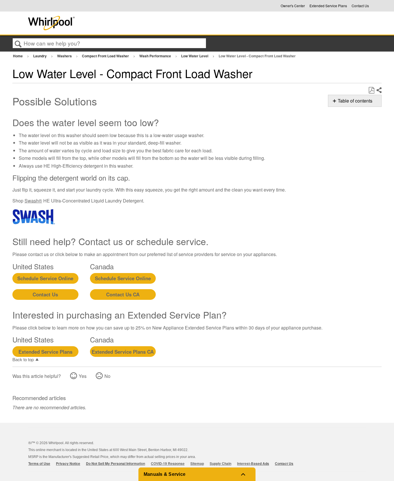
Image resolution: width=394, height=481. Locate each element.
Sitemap (197, 463)
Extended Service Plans (328, 5)
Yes (83, 376)
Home (18, 55)
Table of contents (355, 100)
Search (18, 43)
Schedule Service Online (45, 278)
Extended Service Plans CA (123, 351)
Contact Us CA (123, 294)
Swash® (33, 200)
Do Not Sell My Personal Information (115, 463)
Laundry (40, 55)
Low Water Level (195, 55)
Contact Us (360, 5)
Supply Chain (220, 463)
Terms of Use (39, 463)
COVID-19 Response (168, 463)
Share (379, 90)
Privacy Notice (68, 463)
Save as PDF (371, 90)
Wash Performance (155, 55)
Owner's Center (293, 5)
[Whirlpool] (94, 23)
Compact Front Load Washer (106, 55)
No (107, 376)
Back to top (23, 359)
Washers (65, 55)
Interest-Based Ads (253, 463)
